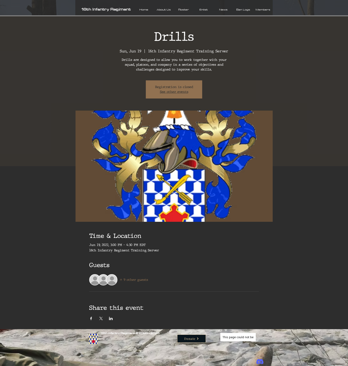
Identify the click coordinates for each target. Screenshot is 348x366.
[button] (164, 9)
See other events (174, 92)
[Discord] (260, 362)
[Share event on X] (101, 318)
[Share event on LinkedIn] (111, 318)
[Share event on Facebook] (91, 318)
